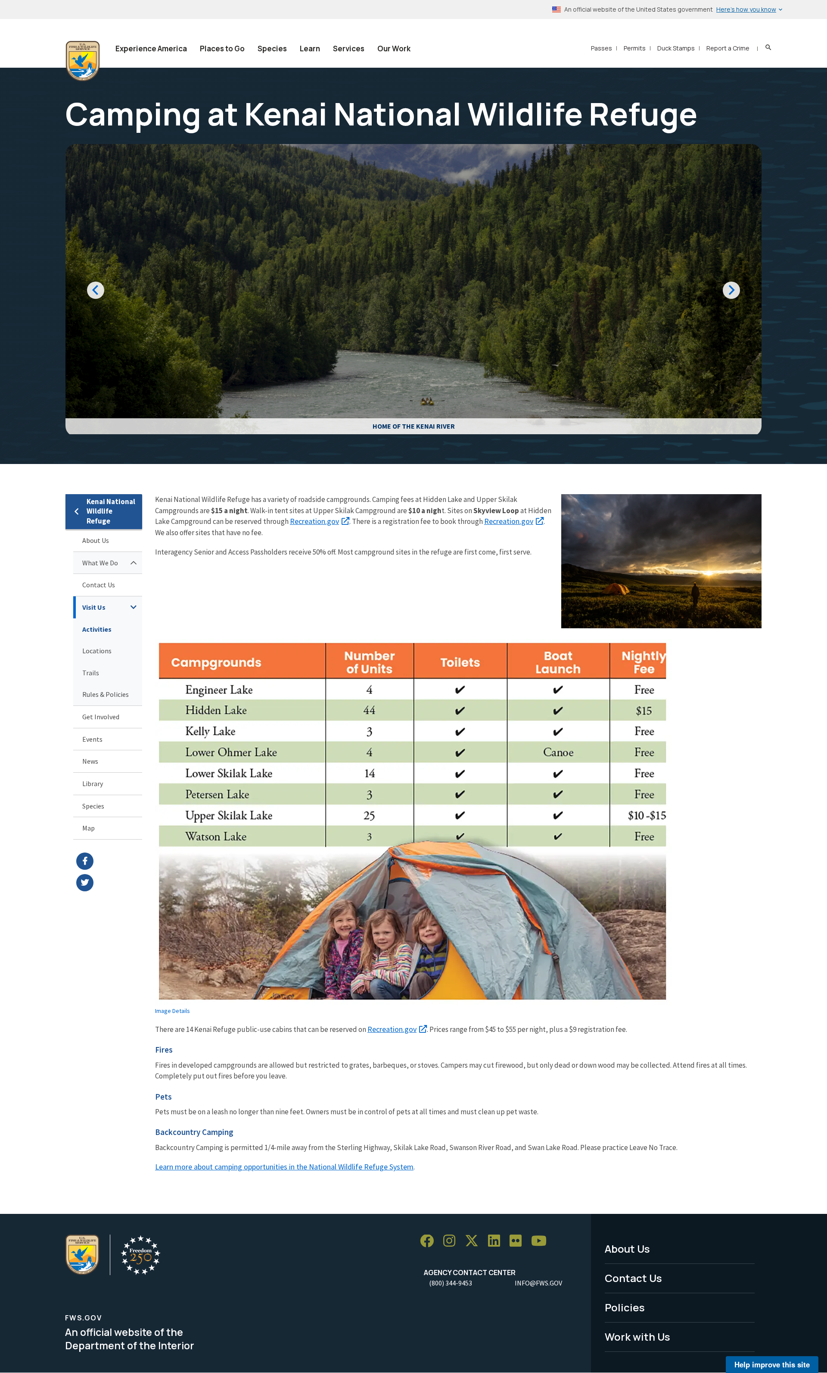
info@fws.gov (538, 1283)
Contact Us (98, 584)
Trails (90, 672)
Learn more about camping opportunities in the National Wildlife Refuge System (284, 1167)
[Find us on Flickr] (519, 1241)
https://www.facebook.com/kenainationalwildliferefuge (109, 861)
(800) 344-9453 (450, 1283)
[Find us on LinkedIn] (497, 1241)
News (90, 761)
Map (88, 828)
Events (92, 739)
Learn (310, 48)
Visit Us (94, 607)
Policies (625, 1307)
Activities (97, 629)
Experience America (151, 48)
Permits (635, 48)
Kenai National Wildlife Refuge (111, 511)
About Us (95, 540)
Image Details (172, 1011)
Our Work (393, 48)
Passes (601, 48)
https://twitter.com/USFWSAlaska (109, 882)
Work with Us (637, 1336)
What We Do (100, 562)
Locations (97, 650)
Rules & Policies (105, 694)
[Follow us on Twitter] (475, 1241)
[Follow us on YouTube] (542, 1241)
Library (92, 783)
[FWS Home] (82, 61)
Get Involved (100, 716)
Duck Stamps (676, 48)
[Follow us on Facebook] (430, 1241)
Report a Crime (727, 48)
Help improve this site (772, 1364)
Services (348, 48)
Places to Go (222, 48)
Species (272, 48)
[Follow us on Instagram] (452, 1241)
